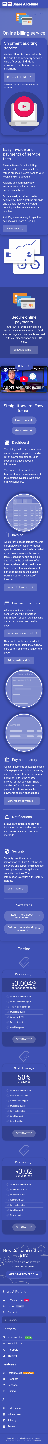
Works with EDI (17, 1017)
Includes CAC (16, 1121)
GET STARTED (24, 1039)
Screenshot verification (20, 996)
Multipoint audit (17, 1012)
